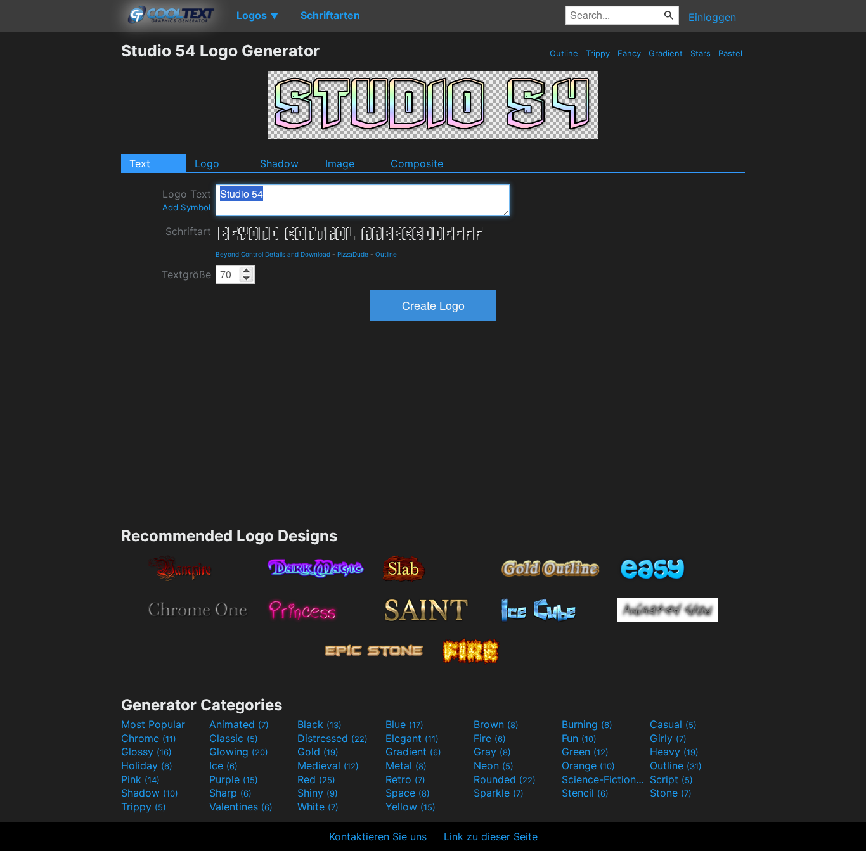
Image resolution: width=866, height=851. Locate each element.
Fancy (629, 53)
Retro (405, 779)
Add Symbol (186, 207)
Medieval (328, 765)
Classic (233, 738)
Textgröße (186, 274)
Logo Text (186, 200)
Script (671, 779)
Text (139, 163)
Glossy (146, 751)
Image (339, 163)
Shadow (279, 163)
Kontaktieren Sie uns (378, 836)
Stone (671, 792)
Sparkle (499, 792)
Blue (404, 724)
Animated (239, 724)
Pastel (730, 53)
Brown (496, 724)
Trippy (597, 53)
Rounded (505, 779)
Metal (406, 765)
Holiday (146, 765)
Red (316, 779)
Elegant (412, 738)
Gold (318, 751)
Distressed (332, 738)
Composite (417, 163)
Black (319, 724)
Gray (492, 751)
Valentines (241, 806)
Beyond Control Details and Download (273, 254)
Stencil (585, 792)
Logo (207, 163)
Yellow (410, 806)
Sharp (230, 792)
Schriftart (188, 231)
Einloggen (712, 17)
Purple (233, 779)
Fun (579, 738)
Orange (588, 765)
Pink (140, 779)
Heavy (674, 751)
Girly (668, 738)
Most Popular (153, 724)
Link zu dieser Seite (491, 836)
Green (585, 751)
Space (407, 792)
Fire (490, 738)
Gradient (665, 53)
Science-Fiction (604, 779)
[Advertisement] (60, 231)
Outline (564, 53)
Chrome (148, 738)
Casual (673, 724)
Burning (587, 724)
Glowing (238, 751)
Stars (700, 53)
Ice (223, 765)
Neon (494, 765)
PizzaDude (352, 254)
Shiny (317, 792)
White (318, 806)
